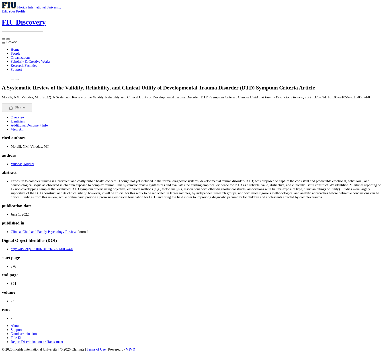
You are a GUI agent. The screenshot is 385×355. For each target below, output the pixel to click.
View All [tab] (17, 129)
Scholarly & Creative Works (30, 61)
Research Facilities (24, 65)
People (15, 53)
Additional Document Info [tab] (29, 125)
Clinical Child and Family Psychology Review (43, 232)
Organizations (20, 57)
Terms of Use (96, 349)
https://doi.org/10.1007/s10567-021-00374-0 (42, 249)
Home (15, 49)
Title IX (16, 338)
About (15, 326)
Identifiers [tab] (18, 121)
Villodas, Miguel (22, 164)
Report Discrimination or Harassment (37, 342)
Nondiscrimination (24, 334)
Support (16, 69)
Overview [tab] (18, 117)
